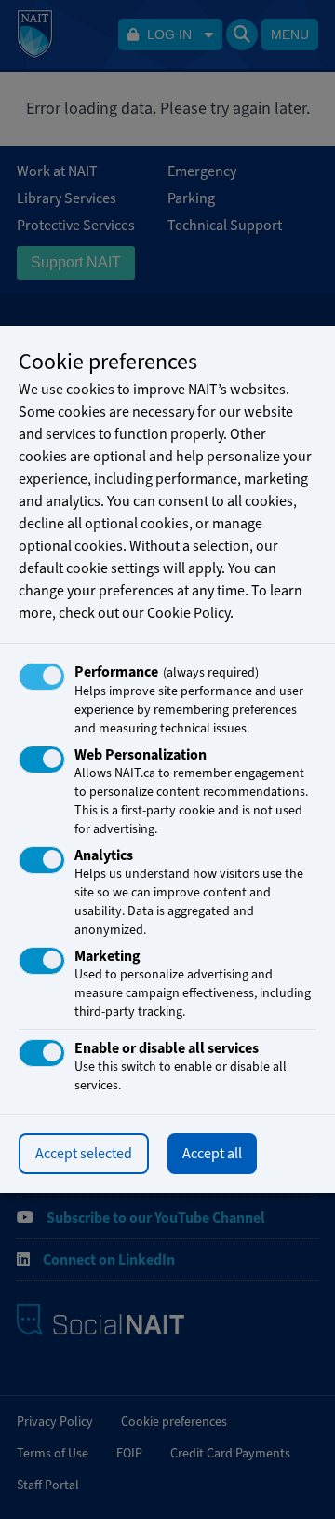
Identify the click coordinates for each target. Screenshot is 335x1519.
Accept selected (83, 1153)
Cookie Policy (188, 613)
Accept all (212, 1153)
